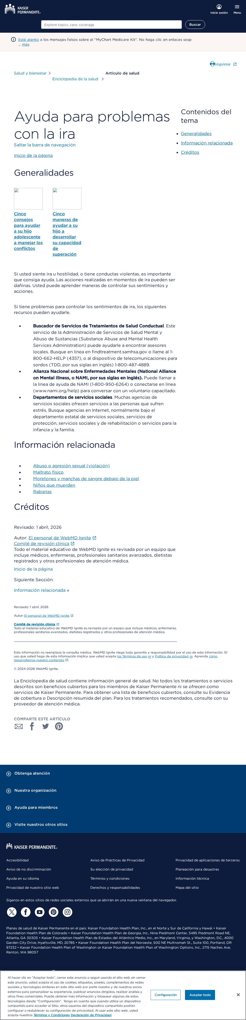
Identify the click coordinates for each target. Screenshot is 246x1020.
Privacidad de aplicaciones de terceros (208, 860)
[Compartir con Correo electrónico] (19, 726)
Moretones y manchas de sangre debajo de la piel (86, 478)
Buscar (195, 24)
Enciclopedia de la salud (75, 79)
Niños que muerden (54, 485)
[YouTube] (39, 912)
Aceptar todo (200, 995)
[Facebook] (25, 912)
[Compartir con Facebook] (32, 726)
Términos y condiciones (109, 878)
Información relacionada (40, 590)
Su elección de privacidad (111, 869)
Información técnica (192, 878)
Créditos (190, 152)
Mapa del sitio (187, 887)
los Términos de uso (132, 656)
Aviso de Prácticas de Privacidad (117, 860)
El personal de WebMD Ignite (46, 615)
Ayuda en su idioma (22, 878)
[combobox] (111, 24)
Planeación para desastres (197, 869)
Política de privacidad (172, 656)
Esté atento (28, 39)
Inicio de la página (33, 569)
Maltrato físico (48, 472)
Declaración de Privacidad (91, 1015)
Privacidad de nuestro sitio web (32, 887)
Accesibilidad (17, 860)
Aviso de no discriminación (28, 869)
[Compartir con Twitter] (45, 726)
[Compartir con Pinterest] (59, 726)
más (25, 44)
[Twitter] (11, 912)
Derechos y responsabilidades (115, 887)
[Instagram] (67, 912)
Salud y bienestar (30, 73)
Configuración (166, 995)
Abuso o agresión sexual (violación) (71, 465)
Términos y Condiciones (52, 1015)
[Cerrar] (238, 994)
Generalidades (196, 133)
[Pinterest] (53, 912)
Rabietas (42, 491)
